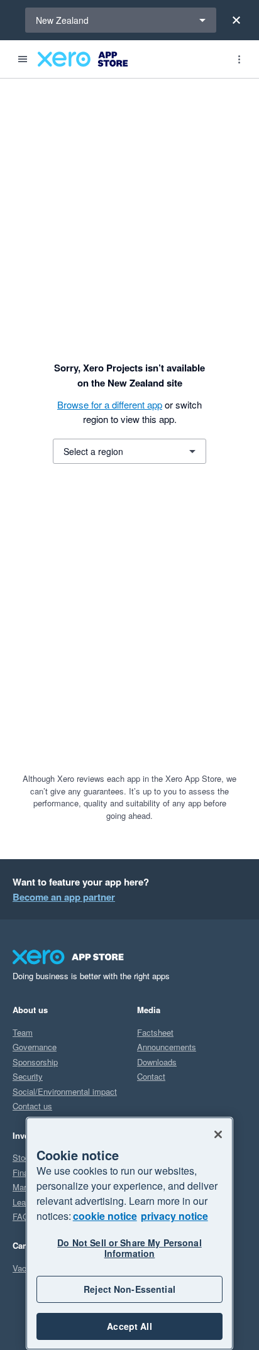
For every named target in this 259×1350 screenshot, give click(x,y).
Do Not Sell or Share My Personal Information (129, 1247)
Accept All (129, 1326)
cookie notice (105, 1216)
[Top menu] (239, 59)
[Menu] (22, 59)
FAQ (21, 1216)
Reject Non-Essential (129, 1289)
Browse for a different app (109, 404)
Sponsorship (35, 1062)
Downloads (157, 1062)
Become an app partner (64, 897)
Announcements (166, 1047)
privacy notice (174, 1216)
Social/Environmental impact (65, 1091)
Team (23, 1032)
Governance (35, 1047)
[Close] (236, 20)
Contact (151, 1076)
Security (28, 1076)
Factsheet (155, 1032)
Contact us (32, 1106)
